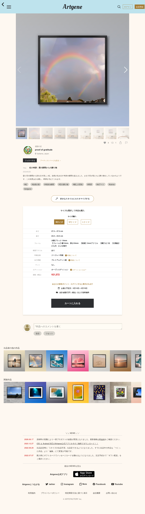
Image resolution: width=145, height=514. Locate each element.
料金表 (102, 439)
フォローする (30, 160)
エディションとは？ (79, 270)
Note (84, 484)
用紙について (75, 260)
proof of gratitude (43, 149)
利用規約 (31, 493)
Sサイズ (59, 222)
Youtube (119, 484)
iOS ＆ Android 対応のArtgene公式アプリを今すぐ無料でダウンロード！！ (67, 443)
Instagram (69, 484)
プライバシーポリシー (50, 493)
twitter (52, 484)
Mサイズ (72, 222)
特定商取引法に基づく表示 (76, 493)
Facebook (101, 484)
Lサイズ (85, 222)
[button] (126, 70)
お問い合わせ (111, 493)
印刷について (72, 255)
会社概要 (96, 493)
